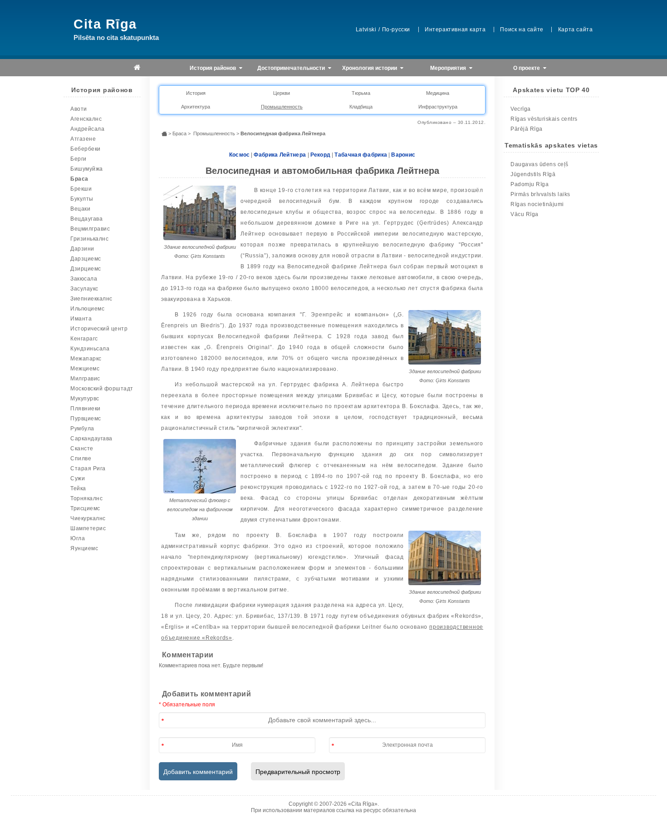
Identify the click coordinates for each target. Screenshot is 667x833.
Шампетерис (88, 528)
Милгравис (85, 378)
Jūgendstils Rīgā (532, 174)
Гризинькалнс (89, 239)
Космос (239, 155)
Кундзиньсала (89, 348)
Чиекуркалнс (88, 518)
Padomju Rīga (529, 184)
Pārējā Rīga (526, 129)
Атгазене (83, 139)
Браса (79, 179)
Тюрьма (361, 93)
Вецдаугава (86, 219)
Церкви (281, 93)
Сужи (77, 478)
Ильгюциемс (87, 309)
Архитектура (195, 106)
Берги (78, 159)
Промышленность (282, 106)
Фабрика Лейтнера (280, 155)
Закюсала (83, 279)
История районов (213, 68)
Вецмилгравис (90, 229)
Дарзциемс (85, 259)
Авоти (78, 109)
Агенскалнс (86, 119)
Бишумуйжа (86, 169)
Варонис (403, 155)
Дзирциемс (85, 269)
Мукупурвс (84, 398)
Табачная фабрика (360, 155)
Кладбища (361, 106)
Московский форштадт (101, 388)
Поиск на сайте (521, 29)
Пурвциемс (85, 418)
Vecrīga (520, 109)
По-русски (396, 29)
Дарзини (82, 249)
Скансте (81, 448)
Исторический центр (99, 328)
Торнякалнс (86, 498)
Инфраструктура (437, 106)
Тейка (78, 488)
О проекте (527, 68)
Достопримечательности (291, 68)
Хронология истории (370, 68)
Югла (77, 538)
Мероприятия (448, 68)
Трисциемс (85, 508)
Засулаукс (84, 289)
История (196, 93)
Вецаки (80, 209)
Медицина (437, 93)
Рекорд (320, 155)
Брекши (81, 189)
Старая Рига (88, 468)
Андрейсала (87, 129)
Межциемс (84, 368)
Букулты (81, 199)
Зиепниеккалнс (91, 299)
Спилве (80, 458)
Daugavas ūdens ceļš (539, 164)
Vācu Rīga (524, 214)
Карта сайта (575, 29)
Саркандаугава (91, 438)
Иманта (81, 318)
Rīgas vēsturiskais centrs (544, 119)
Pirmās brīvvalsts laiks (540, 194)
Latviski (366, 29)
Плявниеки (85, 408)
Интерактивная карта (455, 29)
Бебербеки (85, 149)
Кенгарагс (84, 338)
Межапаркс (86, 358)
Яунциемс (84, 548)
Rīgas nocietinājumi (537, 204)
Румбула (82, 428)
